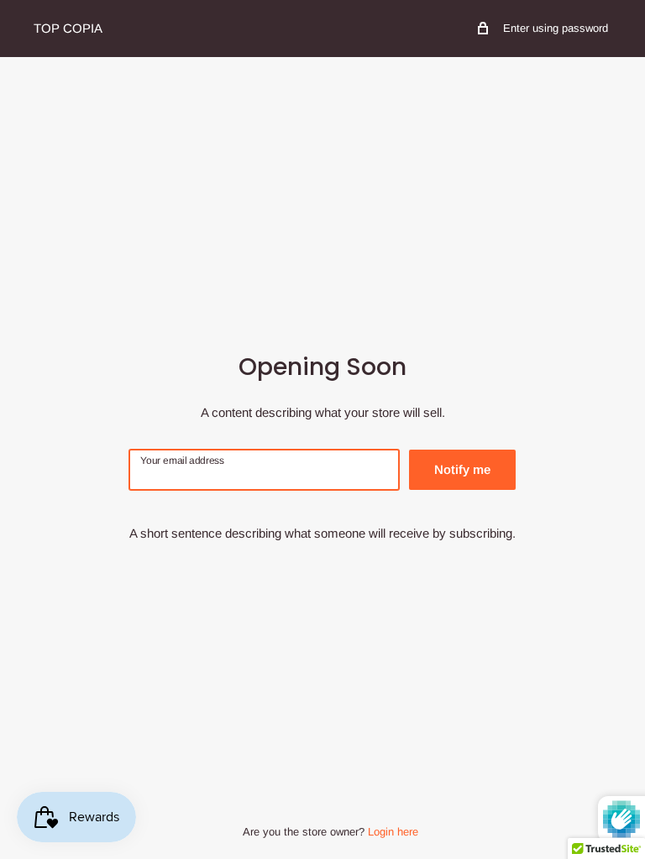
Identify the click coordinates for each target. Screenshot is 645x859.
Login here (393, 831)
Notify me (462, 469)
